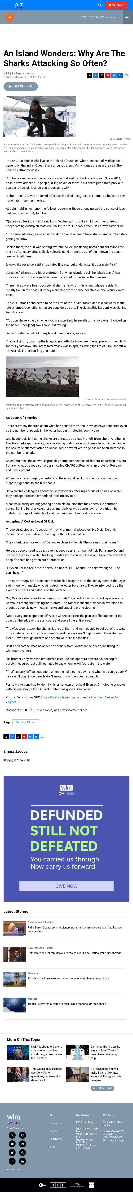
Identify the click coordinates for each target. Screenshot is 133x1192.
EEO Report (109, 1115)
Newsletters (82, 1115)
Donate (53, 1131)
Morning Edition (26, 722)
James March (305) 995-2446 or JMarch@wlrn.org (113, 1134)
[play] (9, 17)
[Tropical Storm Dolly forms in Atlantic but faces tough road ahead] (14, 1005)
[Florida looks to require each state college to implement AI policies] (14, 979)
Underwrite (56, 1139)
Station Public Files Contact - (113, 1124)
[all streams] (128, 17)
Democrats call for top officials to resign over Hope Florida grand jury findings (74, 953)
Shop (52, 1146)
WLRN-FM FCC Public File (87, 1135)
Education (33, 973)
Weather (32, 998)
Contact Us (55, 1123)
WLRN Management (114, 1140)
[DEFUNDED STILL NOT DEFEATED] (66, 839)
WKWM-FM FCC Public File (84, 1141)
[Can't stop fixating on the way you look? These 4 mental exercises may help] (77, 1052)
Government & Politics (41, 922)
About (53, 1115)
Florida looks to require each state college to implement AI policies (68, 978)
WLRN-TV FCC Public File (87, 1130)
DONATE (118, 5)
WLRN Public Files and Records (85, 1146)
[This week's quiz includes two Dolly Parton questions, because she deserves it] (18, 1074)
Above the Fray (50, 697)
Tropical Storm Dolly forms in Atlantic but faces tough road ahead (67, 1004)
